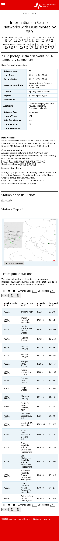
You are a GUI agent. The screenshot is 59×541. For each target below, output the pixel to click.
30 (30, 37)
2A (28, 44)
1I (25, 37)
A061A (6, 424)
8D (44, 37)
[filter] (7, 305)
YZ (47, 40)
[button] (3, 5)
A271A (6, 347)
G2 (25, 40)
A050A (6, 475)
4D (34, 37)
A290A (6, 498)
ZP (46, 47)
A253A (6, 364)
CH (21, 37)
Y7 (42, 40)
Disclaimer (37, 519)
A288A (6, 434)
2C (38, 44)
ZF (41, 47)
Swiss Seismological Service (18, 519)
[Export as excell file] (12, 295)
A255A (6, 329)
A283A (6, 311)
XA (48, 44)
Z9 (36, 47)
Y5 (27, 47)
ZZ (52, 40)
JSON (29, 163)
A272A (6, 355)
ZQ (51, 47)
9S (15, 40)
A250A (6, 372)
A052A (6, 447)
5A (39, 37)
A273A (6, 397)
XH (52, 44)
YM (21, 47)
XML (34, 163)
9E (10, 40)
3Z (33, 44)
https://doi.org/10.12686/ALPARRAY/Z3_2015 (23, 161)
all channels (6, 200)
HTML (23, 163)
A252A (6, 388)
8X (54, 37)
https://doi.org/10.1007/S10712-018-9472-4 (22, 180)
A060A (6, 320)
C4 (20, 40)
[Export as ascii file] (18, 295)
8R (49, 37)
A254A (6, 380)
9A (6, 40)
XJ (33, 40)
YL (17, 47)
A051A (6, 461)
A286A (6, 416)
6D (42, 44)
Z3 (31, 47)
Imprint (47, 519)
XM (6, 47)
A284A (6, 406)
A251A (6, 339)
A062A (6, 487)
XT (12, 47)
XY (37, 40)
